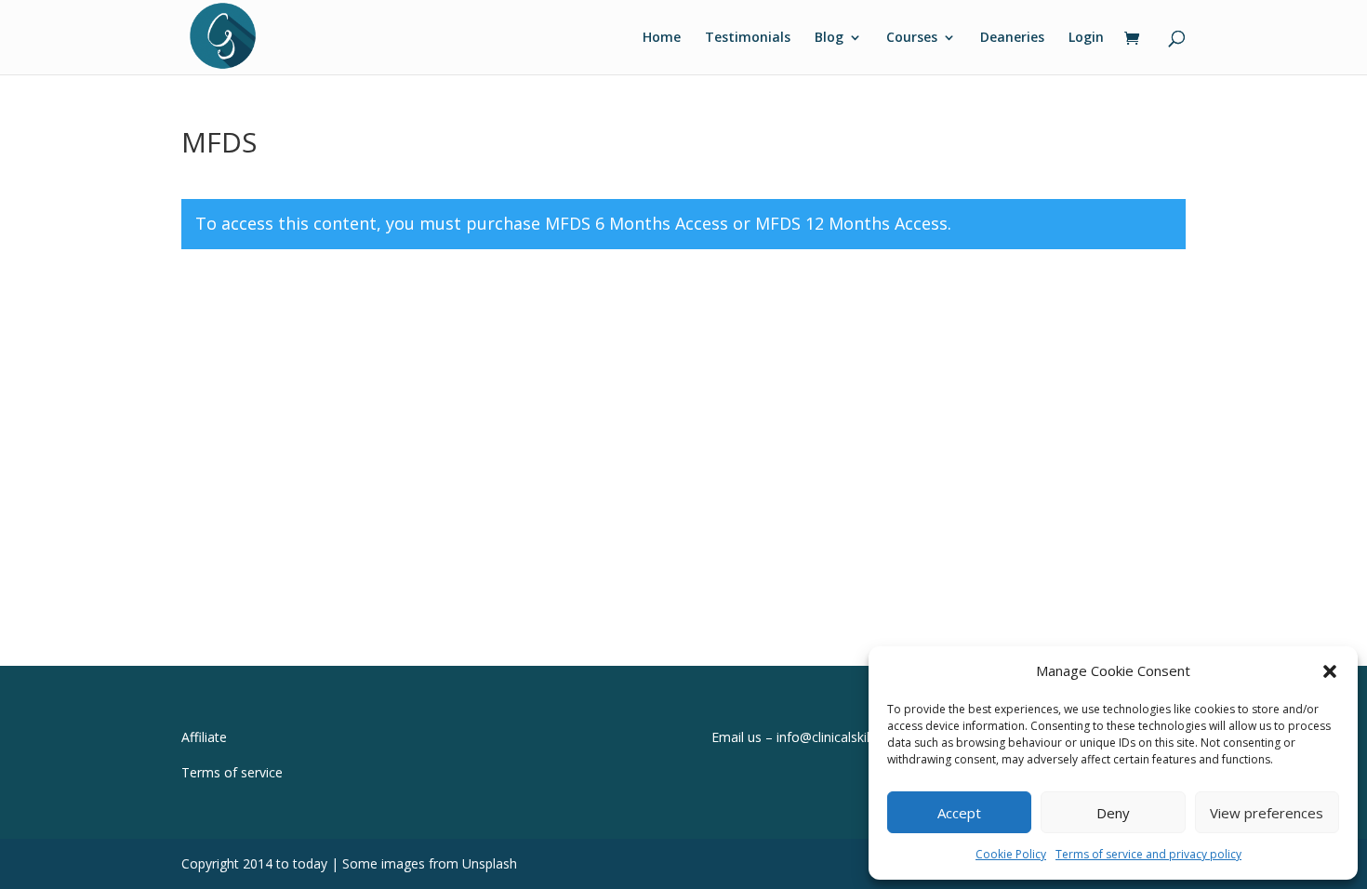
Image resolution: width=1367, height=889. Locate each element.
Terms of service (232, 772)
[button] (1330, 671)
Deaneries (1012, 38)
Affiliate (204, 737)
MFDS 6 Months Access (636, 223)
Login (1086, 38)
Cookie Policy (1010, 854)
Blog (829, 38)
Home (662, 38)
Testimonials (747, 38)
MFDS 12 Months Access (851, 223)
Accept (959, 812)
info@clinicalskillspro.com (852, 737)
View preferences (1266, 812)
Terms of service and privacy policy (1148, 854)
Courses (911, 38)
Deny (1113, 812)
